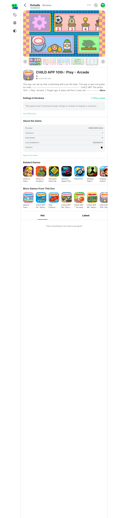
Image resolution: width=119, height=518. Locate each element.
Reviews (46, 5)
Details (35, 5)
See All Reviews (29, 113)
